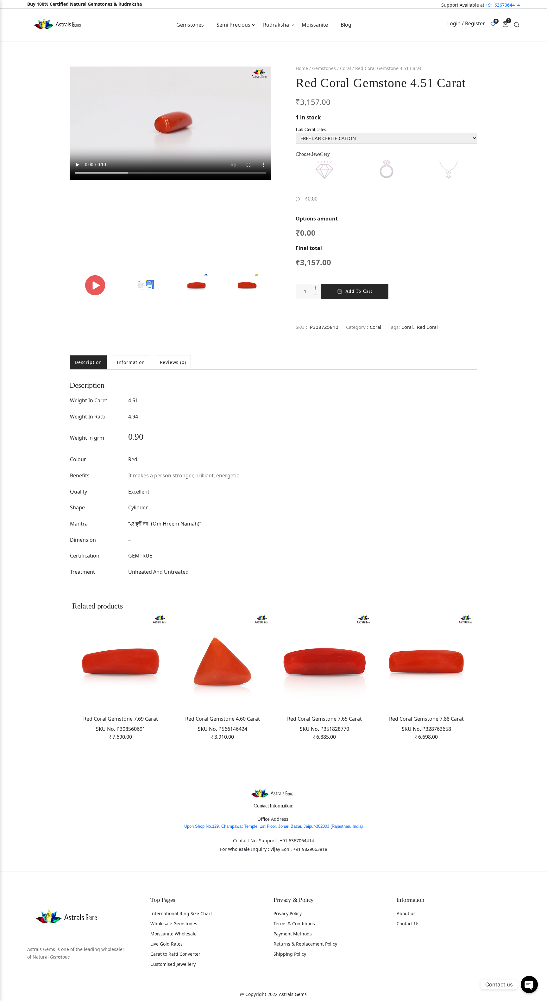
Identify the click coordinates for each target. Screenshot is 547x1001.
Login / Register (466, 23)
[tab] (88, 362)
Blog (346, 24)
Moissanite (315, 24)
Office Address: (273, 819)
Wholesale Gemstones (173, 924)
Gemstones (190, 24)
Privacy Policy (288, 913)
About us (406, 913)
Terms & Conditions (294, 924)
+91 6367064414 (503, 5)
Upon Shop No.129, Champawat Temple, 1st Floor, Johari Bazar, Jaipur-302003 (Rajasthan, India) (273, 826)
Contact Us (408, 924)
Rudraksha (276, 24)
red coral (427, 327)
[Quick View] (154, 643)
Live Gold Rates (166, 944)
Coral (345, 68)
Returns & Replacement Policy (305, 944)
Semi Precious (233, 24)
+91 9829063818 (310, 849)
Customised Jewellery (173, 964)
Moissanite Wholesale (173, 934)
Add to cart (358, 291)
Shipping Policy (290, 954)
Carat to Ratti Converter (175, 954)
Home (302, 68)
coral (407, 327)
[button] (154, 627)
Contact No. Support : (256, 841)
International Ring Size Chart (181, 913)
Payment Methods (293, 934)
